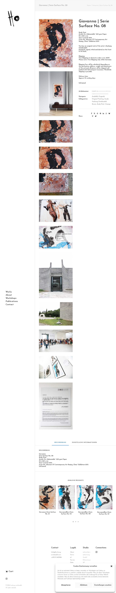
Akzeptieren (65, 585)
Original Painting (98, 99)
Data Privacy (85, 589)
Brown (94, 104)
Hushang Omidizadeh (99, 101)
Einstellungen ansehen (102, 585)
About (72, 552)
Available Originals (98, 96)
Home (89, 5)
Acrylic (106, 99)
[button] (111, 566)
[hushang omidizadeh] (17, 15)
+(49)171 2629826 (56, 557)
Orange (107, 104)
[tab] (84, 443)
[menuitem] (6, 579)
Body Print (100, 104)
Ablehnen (83, 585)
